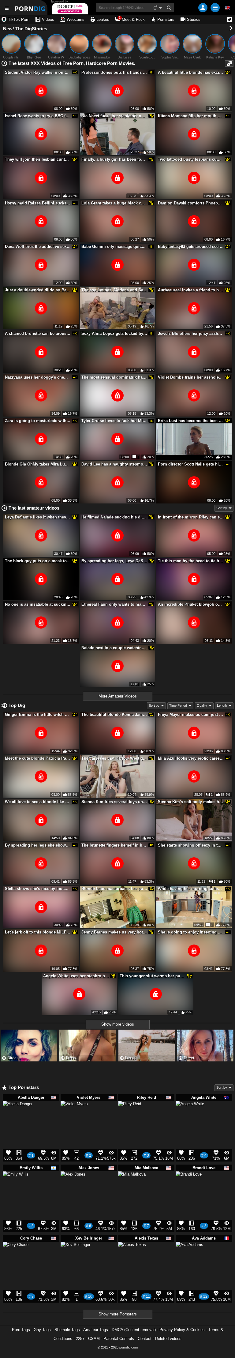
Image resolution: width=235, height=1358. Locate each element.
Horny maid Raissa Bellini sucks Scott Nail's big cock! (38, 203)
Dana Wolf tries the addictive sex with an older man (38, 246)
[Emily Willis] (15, 1186)
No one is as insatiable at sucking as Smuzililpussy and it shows (38, 604)
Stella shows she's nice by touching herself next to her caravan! (38, 888)
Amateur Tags (95, 1329)
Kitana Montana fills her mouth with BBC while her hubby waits (191, 116)
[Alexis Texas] (132, 1258)
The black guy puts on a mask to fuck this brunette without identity (38, 561)
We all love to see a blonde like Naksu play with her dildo (38, 801)
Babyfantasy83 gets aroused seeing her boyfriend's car (191, 246)
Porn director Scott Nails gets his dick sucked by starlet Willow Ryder (191, 464)
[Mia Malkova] (132, 1187)
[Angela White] (190, 1118)
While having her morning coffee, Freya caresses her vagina (191, 888)
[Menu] (215, 7)
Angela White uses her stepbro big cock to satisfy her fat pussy (76, 976)
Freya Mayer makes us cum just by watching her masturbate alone (191, 714)
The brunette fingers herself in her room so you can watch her (114, 845)
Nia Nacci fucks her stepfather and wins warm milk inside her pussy (114, 116)
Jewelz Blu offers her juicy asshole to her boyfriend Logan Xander (191, 333)
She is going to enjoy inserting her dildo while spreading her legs (191, 932)
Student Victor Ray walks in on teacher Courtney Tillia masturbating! (38, 72)
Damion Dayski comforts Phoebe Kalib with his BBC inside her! (191, 203)
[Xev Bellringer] (75, 1259)
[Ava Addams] (189, 1258)
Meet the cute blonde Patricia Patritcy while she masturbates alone (38, 758)
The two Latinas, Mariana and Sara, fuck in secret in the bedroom (114, 290)
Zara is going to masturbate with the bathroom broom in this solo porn (38, 420)
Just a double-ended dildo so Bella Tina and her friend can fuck (38, 290)
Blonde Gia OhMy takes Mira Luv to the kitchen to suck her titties (38, 464)
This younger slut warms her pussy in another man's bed (153, 976)
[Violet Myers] (74, 1117)
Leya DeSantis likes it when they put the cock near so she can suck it (38, 517)
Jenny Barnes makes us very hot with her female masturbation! (114, 932)
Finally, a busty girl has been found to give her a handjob (114, 159)
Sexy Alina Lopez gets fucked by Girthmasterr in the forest (114, 333)
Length (222, 705)
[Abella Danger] (17, 1118)
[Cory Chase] (15, 1257)
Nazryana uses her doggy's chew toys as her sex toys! (38, 377)
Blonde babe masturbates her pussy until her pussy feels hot (114, 888)
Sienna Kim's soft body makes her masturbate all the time (191, 801)
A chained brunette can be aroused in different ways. (38, 333)
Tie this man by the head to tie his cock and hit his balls (191, 561)
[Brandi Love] (189, 1187)
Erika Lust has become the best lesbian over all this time (191, 420)
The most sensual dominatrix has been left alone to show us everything (114, 377)
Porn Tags (21, 1329)
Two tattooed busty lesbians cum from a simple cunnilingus (191, 159)
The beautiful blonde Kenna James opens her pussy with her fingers (114, 714)
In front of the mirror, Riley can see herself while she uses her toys (191, 517)
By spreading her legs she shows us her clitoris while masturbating (38, 845)
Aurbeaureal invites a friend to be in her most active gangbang (191, 290)
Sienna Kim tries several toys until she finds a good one (114, 801)
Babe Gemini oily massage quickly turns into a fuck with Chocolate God (114, 246)
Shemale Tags (67, 1329)
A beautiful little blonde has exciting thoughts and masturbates (191, 72)
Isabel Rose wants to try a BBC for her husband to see (38, 116)
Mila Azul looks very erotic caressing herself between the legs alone (191, 758)
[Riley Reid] (129, 1114)
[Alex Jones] (73, 1186)
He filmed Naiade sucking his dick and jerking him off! (114, 517)
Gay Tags (42, 1329)
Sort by (221, 508)
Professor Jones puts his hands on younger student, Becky (114, 72)
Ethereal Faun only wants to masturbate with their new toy (114, 604)
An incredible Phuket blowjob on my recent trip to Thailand (191, 604)
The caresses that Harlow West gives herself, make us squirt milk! (114, 758)
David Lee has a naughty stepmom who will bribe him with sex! (114, 464)
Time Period (178, 705)
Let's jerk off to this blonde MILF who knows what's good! (38, 932)
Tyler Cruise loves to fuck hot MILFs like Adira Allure (114, 420)
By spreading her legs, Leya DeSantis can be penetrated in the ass (114, 561)
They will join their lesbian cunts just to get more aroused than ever (38, 159)
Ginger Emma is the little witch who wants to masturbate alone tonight (38, 714)
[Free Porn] (30, 7)
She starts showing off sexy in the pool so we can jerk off (191, 845)
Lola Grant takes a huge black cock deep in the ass (114, 203)
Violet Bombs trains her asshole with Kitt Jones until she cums (191, 377)
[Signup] (202, 7)
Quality (202, 705)
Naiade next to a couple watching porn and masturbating (114, 647)
